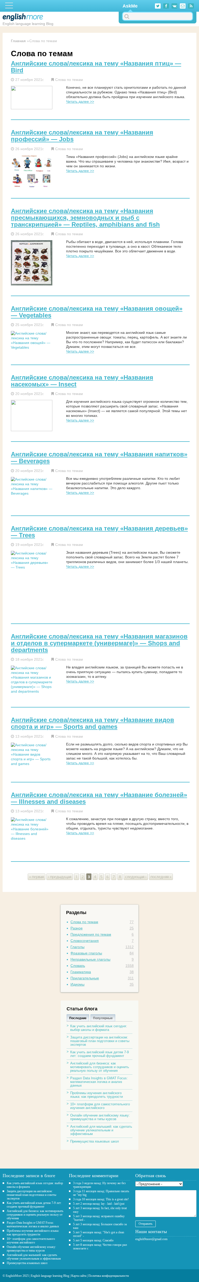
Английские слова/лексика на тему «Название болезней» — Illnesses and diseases (99, 798)
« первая (36, 876)
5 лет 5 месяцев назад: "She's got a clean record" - (98, 1234)
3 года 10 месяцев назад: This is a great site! (101, 1199)
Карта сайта (78, 1276)
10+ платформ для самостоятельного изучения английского (100, 1106)
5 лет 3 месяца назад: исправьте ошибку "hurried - (99, 1218)
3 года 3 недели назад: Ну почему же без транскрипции (99, 1185)
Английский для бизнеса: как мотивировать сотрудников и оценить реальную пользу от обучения (99, 1067)
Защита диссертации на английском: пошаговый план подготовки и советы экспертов (99, 1041)
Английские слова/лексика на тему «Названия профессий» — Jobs (82, 136)
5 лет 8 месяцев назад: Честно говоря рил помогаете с (100, 1246)
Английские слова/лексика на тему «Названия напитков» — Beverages (99, 457)
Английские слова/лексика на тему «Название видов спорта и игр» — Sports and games (92, 723)
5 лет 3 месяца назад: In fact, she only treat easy (100, 1210)
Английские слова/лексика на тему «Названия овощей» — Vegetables (96, 312)
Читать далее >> (80, 101)
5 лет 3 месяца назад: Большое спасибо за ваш (100, 1226)
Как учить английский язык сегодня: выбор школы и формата (98, 1028)
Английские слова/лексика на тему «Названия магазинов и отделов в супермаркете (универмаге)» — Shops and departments (99, 643)
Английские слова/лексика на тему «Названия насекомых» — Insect (82, 381)
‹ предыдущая (59, 876)
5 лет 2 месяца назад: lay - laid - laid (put (98, 1204)
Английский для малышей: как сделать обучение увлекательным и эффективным (101, 1130)
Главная (18, 41)
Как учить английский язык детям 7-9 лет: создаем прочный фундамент (99, 1054)
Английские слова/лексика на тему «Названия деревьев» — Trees (99, 532)
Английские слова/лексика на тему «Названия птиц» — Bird (96, 67)
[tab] (78, 1017)
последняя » (161, 876)
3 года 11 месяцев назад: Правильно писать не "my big (101, 1193)
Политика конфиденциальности (108, 1276)
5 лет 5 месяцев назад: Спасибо (93, 1240)
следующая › (135, 876)
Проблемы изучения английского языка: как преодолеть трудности (96, 1095)
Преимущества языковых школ (94, 1141)
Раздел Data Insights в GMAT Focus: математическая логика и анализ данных (99, 1081)
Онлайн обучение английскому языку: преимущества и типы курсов (100, 1117)
